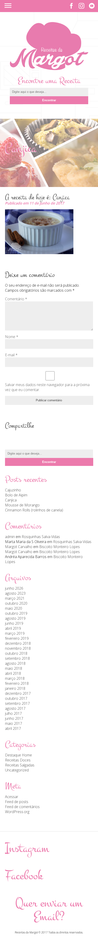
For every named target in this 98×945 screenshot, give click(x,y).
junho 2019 (14, 623)
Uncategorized (17, 770)
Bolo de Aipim (16, 495)
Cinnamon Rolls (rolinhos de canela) (34, 510)
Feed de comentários (22, 806)
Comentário (16, 298)
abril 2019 (13, 628)
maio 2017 (13, 723)
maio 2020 (13, 608)
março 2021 (15, 598)
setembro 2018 (17, 658)
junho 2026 (14, 588)
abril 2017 (13, 728)
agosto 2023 (15, 593)
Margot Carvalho (18, 546)
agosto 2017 (15, 708)
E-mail (11, 354)
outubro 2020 (16, 603)
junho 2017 (14, 718)
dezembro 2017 (18, 693)
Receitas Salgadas (19, 765)
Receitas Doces (18, 760)
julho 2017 (13, 713)
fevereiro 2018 (17, 683)
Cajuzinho (13, 490)
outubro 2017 (16, 698)
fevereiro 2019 (17, 638)
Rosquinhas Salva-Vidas (41, 536)
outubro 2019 (16, 613)
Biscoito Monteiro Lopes (59, 546)
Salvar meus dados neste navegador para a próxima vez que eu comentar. (47, 387)
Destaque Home (18, 755)
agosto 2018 (15, 663)
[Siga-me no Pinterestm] (92, 6)
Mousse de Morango (22, 505)
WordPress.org (17, 811)
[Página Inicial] (49, 68)
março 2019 (15, 633)
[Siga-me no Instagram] (81, 6)
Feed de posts (16, 801)
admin (10, 536)
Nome (11, 336)
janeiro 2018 (15, 688)
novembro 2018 (18, 648)
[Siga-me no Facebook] (71, 6)
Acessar (11, 796)
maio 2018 (13, 668)
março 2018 (15, 678)
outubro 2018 (16, 653)
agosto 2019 (15, 618)
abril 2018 (13, 673)
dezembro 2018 (18, 643)
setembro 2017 (17, 703)
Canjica (11, 500)
